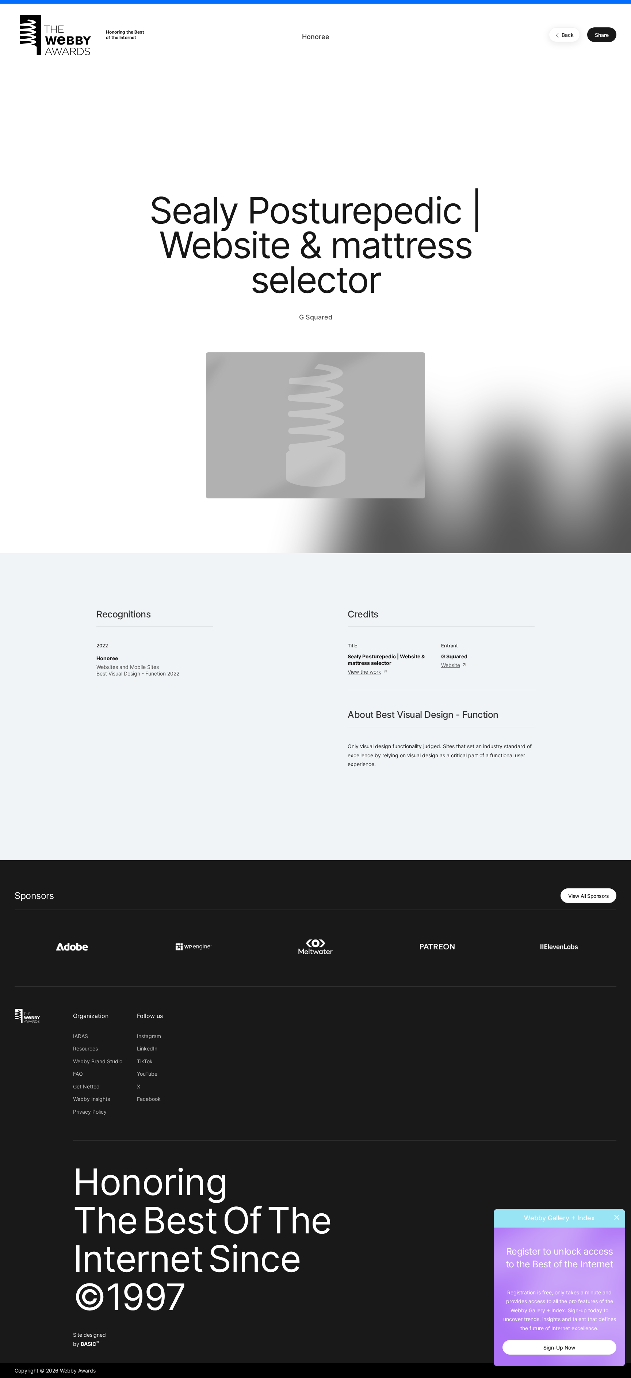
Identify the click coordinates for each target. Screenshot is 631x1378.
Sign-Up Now (559, 1347)
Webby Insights (91, 1099)
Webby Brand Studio (97, 1061)
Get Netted (86, 1086)
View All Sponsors (588, 896)
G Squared (315, 317)
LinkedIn (147, 1048)
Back (568, 35)
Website (450, 665)
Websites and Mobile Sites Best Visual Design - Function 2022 (137, 670)
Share (602, 35)
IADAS (80, 1036)
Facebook (149, 1099)
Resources (85, 1048)
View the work (364, 672)
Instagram (149, 1036)
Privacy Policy (90, 1112)
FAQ (78, 1074)
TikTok (145, 1061)
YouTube (147, 1074)
